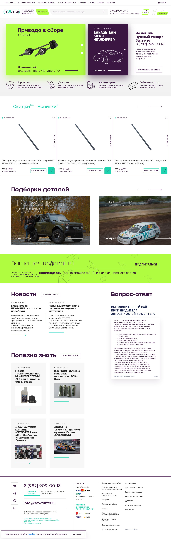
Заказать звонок (149, 70)
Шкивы (105, 508)
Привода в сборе (109, 504)
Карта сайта (131, 529)
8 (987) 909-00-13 (119, 11)
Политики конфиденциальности (24, 274)
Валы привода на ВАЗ (111, 483)
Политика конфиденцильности (38, 518)
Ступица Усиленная (111, 525)
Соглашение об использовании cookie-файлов (42, 521)
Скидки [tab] (23, 107)
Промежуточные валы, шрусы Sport (110, 513)
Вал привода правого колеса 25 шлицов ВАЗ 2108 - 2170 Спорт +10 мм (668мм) (84, 162)
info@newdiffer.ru (40, 503)
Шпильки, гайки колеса (109, 520)
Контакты (111, 2)
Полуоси (105, 500)
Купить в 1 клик (38, 170)
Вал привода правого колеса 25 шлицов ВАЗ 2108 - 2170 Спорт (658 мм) (141, 162)
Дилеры (82, 2)
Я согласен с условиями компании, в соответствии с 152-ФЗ (25, 274)
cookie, (31, 534)
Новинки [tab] (47, 107)
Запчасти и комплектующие (109, 494)
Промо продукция (110, 529)
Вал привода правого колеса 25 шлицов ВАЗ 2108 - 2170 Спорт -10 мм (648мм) (28, 162)
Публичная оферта (32, 523)
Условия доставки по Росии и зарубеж (84, 507)
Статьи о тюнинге (96, 2)
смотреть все (50, 294)
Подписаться (146, 264)
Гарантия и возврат (46, 2)
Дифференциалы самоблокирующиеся (112, 488)
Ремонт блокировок (67, 2)
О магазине (10, 2)
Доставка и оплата (26, 2)
